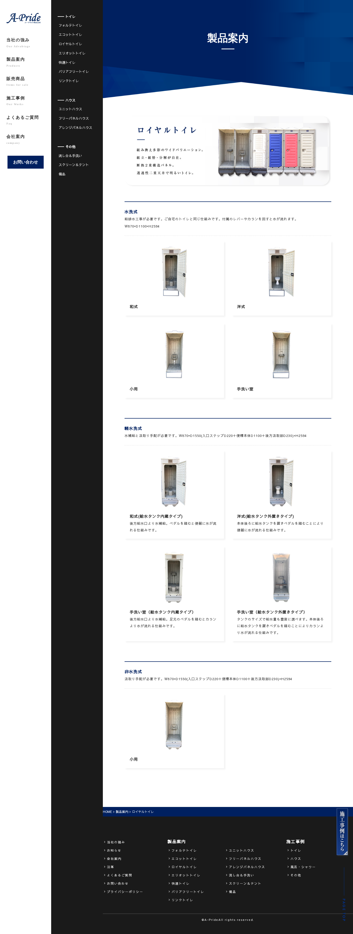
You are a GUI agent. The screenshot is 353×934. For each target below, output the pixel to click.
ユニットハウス (70, 109)
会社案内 (15, 139)
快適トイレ (67, 62)
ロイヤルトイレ (70, 44)
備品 (62, 174)
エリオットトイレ (72, 53)
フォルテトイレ (70, 25)
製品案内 (15, 62)
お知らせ (114, 850)
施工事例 (15, 101)
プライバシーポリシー (125, 892)
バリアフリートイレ (74, 71)
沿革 (110, 867)
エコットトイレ (70, 34)
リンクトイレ (69, 81)
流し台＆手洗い (70, 155)
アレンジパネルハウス (75, 127)
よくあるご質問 (22, 120)
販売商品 (17, 81)
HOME (107, 812)
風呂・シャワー (303, 867)
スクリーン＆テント (74, 164)
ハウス (295, 859)
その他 (295, 875)
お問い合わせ (25, 162)
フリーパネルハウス (74, 118)
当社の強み (18, 43)
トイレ (295, 850)
